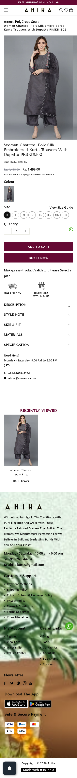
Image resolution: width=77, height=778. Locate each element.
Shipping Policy (17, 589)
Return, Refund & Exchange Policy (30, 595)
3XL (57, 215)
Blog (46, 636)
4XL (65, 215)
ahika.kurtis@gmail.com (26, 564)
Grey (9, 194)
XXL (49, 215)
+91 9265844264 (20, 559)
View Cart (13, 642)
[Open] (9, 768)
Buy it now (38, 258)
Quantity (11, 224)
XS (7, 215)
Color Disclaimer (18, 617)
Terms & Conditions (20, 606)
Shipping (24, 174)
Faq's (46, 642)
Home (8, 22)
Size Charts (50, 658)
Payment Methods (19, 584)
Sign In (11, 636)
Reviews (48, 664)
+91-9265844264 (19, 373)
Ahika (52, 763)
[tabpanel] (38, 87)
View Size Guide (61, 207)
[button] (61, 10)
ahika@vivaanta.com (22, 378)
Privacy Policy (16, 601)
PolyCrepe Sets (26, 21)
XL (40, 215)
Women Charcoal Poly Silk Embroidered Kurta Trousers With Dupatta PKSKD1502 (35, 27)
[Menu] (6, 10)
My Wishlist (15, 647)
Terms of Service (18, 612)
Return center (16, 653)
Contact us (50, 647)
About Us (49, 653)
